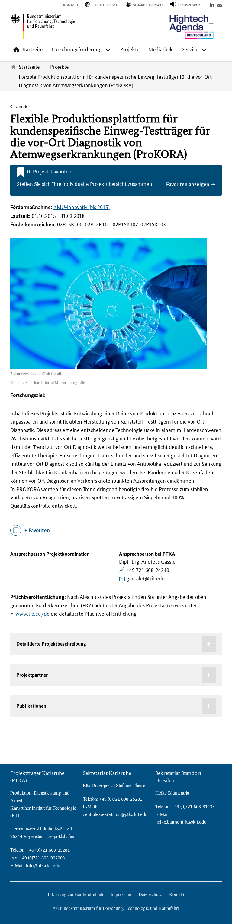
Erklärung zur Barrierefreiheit (75, 894)
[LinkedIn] (212, 5)
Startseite (32, 49)
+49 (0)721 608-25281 (48, 850)
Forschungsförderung (77, 49)
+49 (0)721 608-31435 (193, 806)
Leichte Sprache (106, 5)
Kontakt (71, 5)
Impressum (121, 894)
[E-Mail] (219, 5)
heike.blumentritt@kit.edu (180, 821)
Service (190, 49)
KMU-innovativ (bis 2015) (81, 207)
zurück (21, 107)
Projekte (129, 49)
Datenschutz (150, 894)
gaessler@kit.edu (146, 579)
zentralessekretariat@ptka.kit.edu (115, 814)
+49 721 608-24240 (148, 570)
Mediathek (160, 49)
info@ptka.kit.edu (43, 865)
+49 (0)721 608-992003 (42, 857)
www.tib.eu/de (32, 614)
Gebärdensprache (148, 5)
